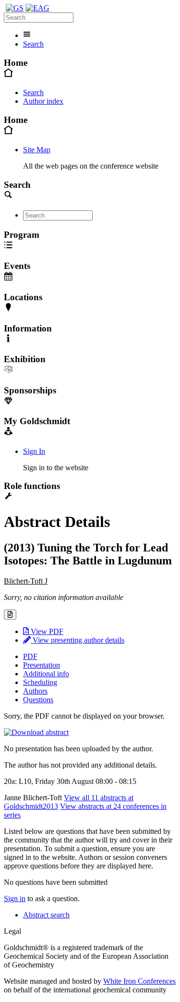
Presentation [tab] (41, 665)
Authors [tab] (35, 691)
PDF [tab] (30, 656)
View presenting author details (77, 640)
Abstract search (46, 915)
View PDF (46, 631)
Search (33, 44)
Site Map (36, 150)
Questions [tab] (38, 700)
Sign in (14, 898)
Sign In (34, 451)
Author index (43, 101)
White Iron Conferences (139, 981)
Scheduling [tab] (40, 682)
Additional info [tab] (46, 674)
